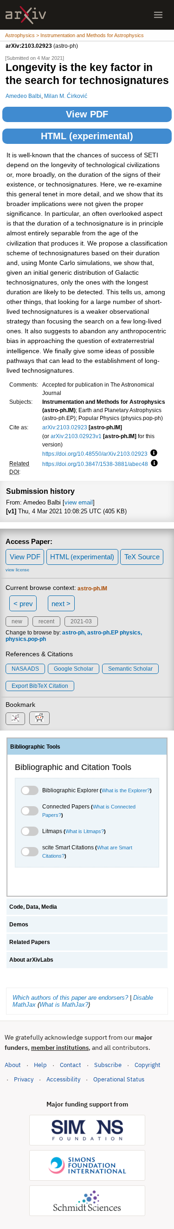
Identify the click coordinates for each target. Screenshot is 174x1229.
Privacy (23, 1079)
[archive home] (26, 15)
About (13, 1065)
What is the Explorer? (126, 790)
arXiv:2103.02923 (64, 427)
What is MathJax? (63, 1004)
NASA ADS (25, 669)
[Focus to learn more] (152, 453)
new (17, 621)
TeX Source (142, 557)
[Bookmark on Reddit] (39, 718)
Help (40, 1065)
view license (17, 570)
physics (130, 632)
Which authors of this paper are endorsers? (70, 997)
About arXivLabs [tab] (31, 960)
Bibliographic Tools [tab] (35, 747)
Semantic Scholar (130, 669)
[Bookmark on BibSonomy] (15, 718)
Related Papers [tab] (29, 942)
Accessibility (63, 1079)
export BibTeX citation (40, 686)
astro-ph (73, 632)
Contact (70, 1065)
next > (61, 604)
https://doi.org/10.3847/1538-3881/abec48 (95, 464)
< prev (23, 604)
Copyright (148, 1065)
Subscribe (108, 1065)
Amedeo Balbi (23, 96)
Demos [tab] (18, 924)
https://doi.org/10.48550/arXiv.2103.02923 (95, 454)
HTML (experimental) (87, 136)
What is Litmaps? (84, 831)
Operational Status (118, 1079)
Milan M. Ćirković (65, 96)
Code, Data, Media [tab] (33, 907)
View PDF (87, 114)
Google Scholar (73, 669)
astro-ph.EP (102, 632)
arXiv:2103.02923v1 (76, 436)
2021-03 (81, 621)
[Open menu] (158, 15)
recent (46, 621)
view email (78, 502)
